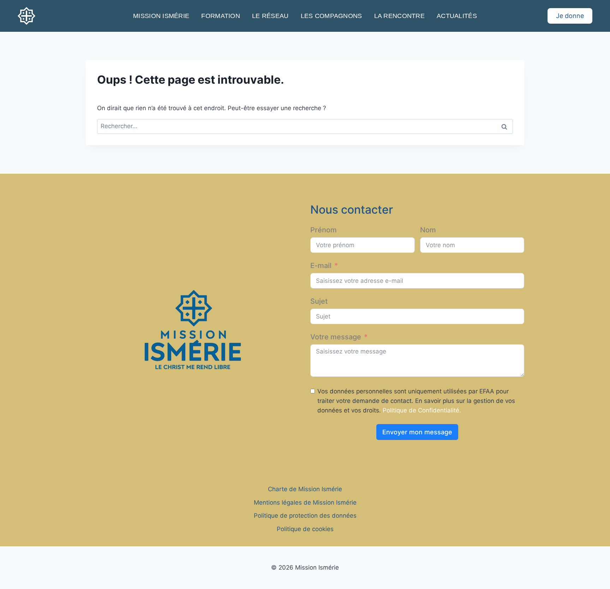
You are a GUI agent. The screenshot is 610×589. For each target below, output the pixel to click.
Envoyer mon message (417, 432)
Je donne (570, 15)
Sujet (319, 301)
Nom (428, 230)
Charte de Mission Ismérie (305, 489)
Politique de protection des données (305, 515)
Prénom (323, 230)
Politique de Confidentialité (421, 410)
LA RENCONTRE (399, 15)
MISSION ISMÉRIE (161, 15)
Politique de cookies (305, 529)
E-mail (320, 265)
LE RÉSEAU (270, 15)
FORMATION (220, 15)
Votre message (335, 337)
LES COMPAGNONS (331, 15)
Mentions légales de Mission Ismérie (305, 502)
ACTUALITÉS (457, 15)
